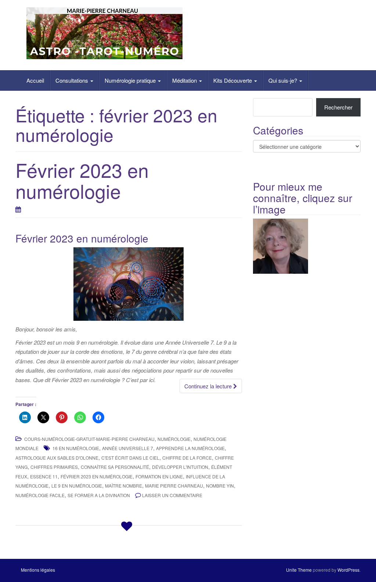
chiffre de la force (187, 458)
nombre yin (220, 485)
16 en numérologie (76, 448)
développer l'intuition (180, 467)
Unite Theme (299, 570)
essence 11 (44, 476)
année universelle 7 (127, 448)
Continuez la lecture (208, 386)
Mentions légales (38, 570)
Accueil (35, 80)
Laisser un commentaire (172, 495)
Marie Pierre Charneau (174, 485)
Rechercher (338, 107)
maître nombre (123, 485)
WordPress (348, 570)
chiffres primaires (54, 467)
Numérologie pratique (131, 80)
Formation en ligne (159, 476)
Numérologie (174, 439)
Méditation (185, 80)
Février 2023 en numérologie (82, 180)
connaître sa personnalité (115, 467)
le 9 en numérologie (76, 485)
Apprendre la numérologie (190, 448)
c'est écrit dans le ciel (130, 458)
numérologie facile (40, 495)
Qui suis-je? (283, 80)
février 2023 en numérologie (97, 476)
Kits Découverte (233, 80)
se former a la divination (99, 495)
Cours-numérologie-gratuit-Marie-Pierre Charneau (89, 439)
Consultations (72, 80)
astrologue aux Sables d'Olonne (56, 458)
